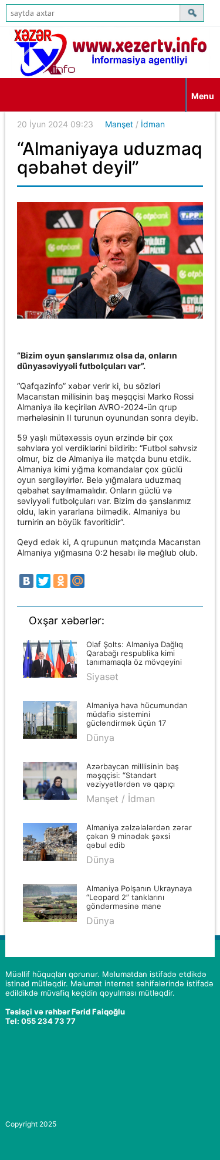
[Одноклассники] (60, 581)
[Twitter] (43, 581)
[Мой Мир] (77, 581)
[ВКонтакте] (26, 581)
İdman (153, 124)
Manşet (119, 124)
